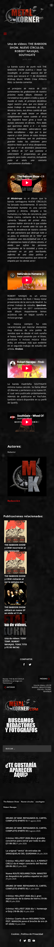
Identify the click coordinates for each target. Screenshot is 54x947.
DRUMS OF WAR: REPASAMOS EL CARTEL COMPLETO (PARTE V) (26, 819)
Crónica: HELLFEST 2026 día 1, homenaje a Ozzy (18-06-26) (26, 910)
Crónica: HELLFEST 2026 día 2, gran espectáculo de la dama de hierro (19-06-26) (26, 898)
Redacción (14, 500)
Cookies (15, 934)
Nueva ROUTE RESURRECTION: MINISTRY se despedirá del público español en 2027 (27, 874)
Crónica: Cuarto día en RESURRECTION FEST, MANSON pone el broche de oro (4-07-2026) (27, 921)
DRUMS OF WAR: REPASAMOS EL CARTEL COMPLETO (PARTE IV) (26, 829)
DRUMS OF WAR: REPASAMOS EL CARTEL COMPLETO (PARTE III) (26, 887)
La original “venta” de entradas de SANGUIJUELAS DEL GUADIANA (23, 852)
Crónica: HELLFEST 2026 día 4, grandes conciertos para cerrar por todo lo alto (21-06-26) (25, 841)
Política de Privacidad (32, 934)
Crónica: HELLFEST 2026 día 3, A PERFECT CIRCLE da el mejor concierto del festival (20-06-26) (26, 863)
